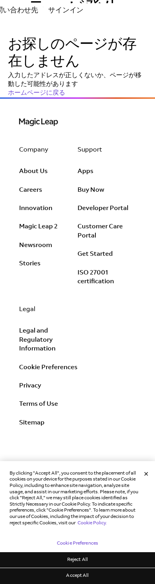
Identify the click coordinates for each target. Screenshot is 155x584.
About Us (33, 171)
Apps (85, 171)
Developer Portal (103, 208)
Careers (30, 190)
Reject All (77, 559)
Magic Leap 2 (38, 227)
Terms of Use (38, 404)
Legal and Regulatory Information (37, 340)
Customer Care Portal (100, 231)
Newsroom (35, 245)
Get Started (95, 254)
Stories (30, 264)
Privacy (30, 386)
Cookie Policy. (92, 523)
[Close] (146, 475)
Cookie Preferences (48, 367)
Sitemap (32, 423)
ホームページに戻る (36, 93)
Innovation (35, 208)
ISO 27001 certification (96, 277)
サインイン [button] (65, 10)
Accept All (77, 575)
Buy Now (91, 190)
